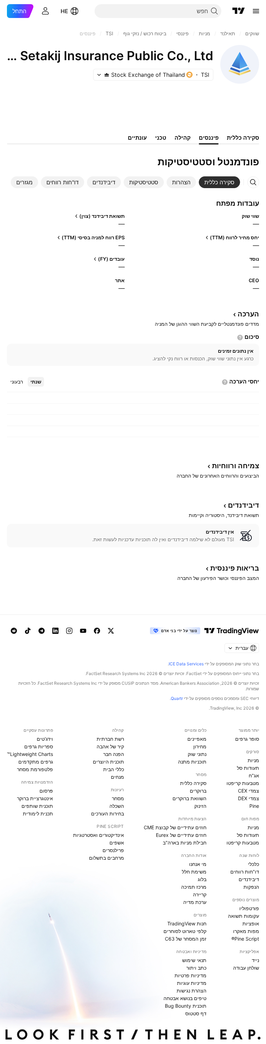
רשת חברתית (110, 739)
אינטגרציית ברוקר (35, 798)
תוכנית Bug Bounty (185, 1006)
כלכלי (253, 864)
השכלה (116, 806)
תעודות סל (248, 768)
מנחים (117, 777)
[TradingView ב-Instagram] (69, 631)
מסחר (118, 798)
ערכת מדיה (194, 902)
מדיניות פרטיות (190, 975)
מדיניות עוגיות (191, 983)
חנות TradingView (186, 923)
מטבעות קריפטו (243, 783)
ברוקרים (198, 791)
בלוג (202, 879)
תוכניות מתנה (192, 762)
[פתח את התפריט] (256, 11)
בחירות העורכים (107, 813)
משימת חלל (194, 872)
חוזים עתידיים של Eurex (181, 835)
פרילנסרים (113, 850)
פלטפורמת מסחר (35, 769)
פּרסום (46, 791)
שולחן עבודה (246, 968)
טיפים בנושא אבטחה (184, 998)
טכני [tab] (160, 137)
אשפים (116, 843)
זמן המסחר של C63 (185, 939)
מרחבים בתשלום (106, 858)
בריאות (234, 568)
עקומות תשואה (243, 916)
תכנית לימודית (38, 813)
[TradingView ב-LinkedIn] (55, 631)
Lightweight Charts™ (30, 754)
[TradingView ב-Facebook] (97, 631)
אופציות (250, 923)
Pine (254, 806)
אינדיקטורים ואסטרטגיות (98, 835)
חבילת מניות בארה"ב (184, 843)
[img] (107, 75)
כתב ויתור (196, 968)
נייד (255, 960)
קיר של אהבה (110, 746)
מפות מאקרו (246, 931)
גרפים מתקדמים (35, 762)
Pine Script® (245, 939)
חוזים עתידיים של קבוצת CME (175, 827)
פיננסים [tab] (209, 137)
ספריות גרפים (38, 746)
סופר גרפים (247, 739)
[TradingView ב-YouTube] (83, 631)
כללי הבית (113, 769)
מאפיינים (196, 739)
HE (64, 11)
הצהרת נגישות (191, 991)
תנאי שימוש (194, 960)
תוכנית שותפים (37, 806)
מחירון (199, 746)
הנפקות (251, 887)
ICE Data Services (186, 663)
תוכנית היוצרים (108, 762)
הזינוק (200, 806)
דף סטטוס (195, 1013)
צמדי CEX (248, 791)
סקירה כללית (193, 783)
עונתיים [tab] (137, 137)
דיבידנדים (249, 879)
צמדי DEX (248, 798)
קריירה (199, 894)
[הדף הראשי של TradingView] (238, 11)
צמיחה (235, 466)
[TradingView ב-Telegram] (41, 631)
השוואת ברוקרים (189, 798)
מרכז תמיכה (193, 887)
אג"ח (254, 775)
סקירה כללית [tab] (243, 137)
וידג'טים (45, 739)
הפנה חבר (113, 754)
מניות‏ (253, 760)
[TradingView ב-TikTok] (28, 631)
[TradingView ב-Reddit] (14, 631)
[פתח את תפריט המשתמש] (45, 11)
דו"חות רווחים (244, 872)
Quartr (177, 698)
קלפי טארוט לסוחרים (184, 931)
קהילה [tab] (182, 137)
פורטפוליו (249, 908)
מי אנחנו (197, 864)
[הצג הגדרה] (240, 337)
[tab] (219, 182)
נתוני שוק (197, 754)
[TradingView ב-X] (111, 631)
